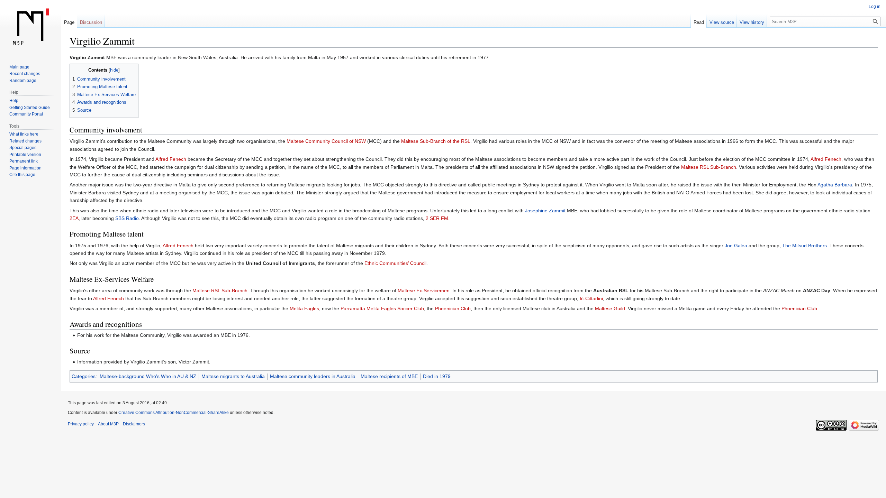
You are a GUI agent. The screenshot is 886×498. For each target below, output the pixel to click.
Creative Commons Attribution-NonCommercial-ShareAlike (173, 412)
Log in (874, 6)
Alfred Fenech (170, 159)
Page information (25, 168)
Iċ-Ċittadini (591, 298)
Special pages (22, 147)
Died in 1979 (437, 376)
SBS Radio (127, 218)
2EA (74, 218)
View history (752, 22)
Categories (84, 376)
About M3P (108, 424)
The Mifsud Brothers (804, 245)
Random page (22, 80)
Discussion (91, 22)
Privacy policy (81, 424)
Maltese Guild (610, 308)
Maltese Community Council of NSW (326, 141)
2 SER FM (437, 218)
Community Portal (26, 114)
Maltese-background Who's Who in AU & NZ (148, 376)
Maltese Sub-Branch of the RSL (435, 141)
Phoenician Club (453, 308)
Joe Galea (736, 245)
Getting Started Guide (29, 107)
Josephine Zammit (545, 210)
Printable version (25, 154)
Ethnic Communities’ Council (395, 263)
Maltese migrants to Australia (233, 376)
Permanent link (23, 161)
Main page (19, 67)
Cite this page (22, 174)
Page (69, 22)
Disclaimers (134, 424)
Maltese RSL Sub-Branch (708, 167)
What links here (23, 134)
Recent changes (24, 73)
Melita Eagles (304, 308)
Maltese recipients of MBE (389, 376)
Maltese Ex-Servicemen (424, 290)
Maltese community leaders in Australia (312, 376)
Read (699, 22)
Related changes (25, 141)
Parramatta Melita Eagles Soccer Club (382, 308)
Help (13, 100)
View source (721, 22)
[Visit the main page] (30, 27)
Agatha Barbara (834, 184)
